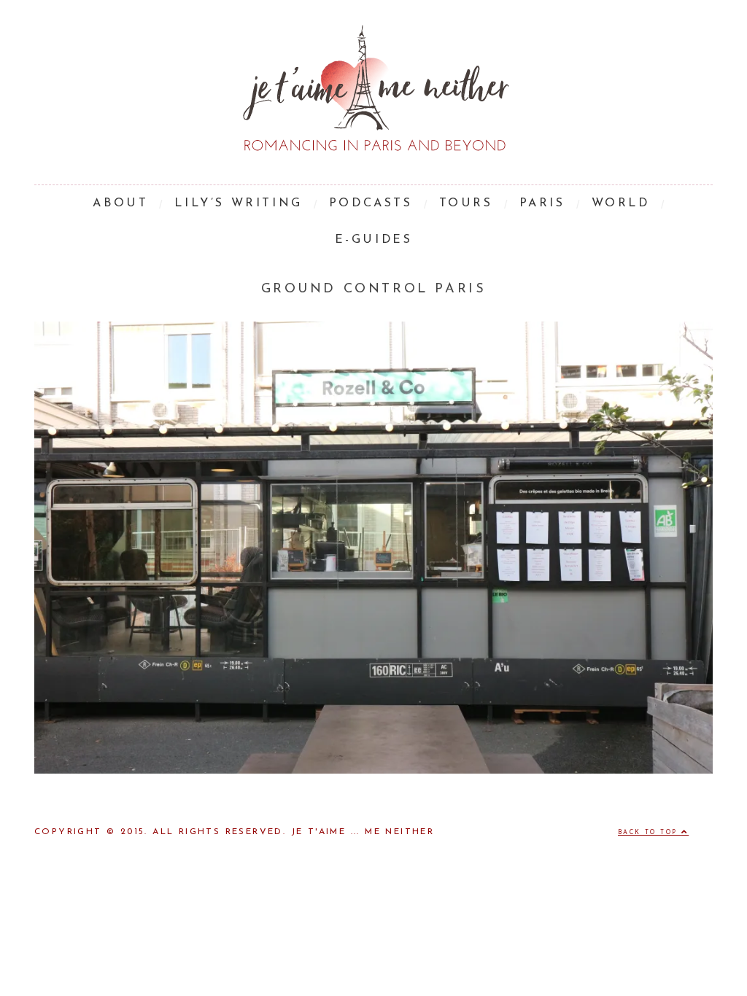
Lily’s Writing (238, 203)
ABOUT (120, 203)
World (621, 203)
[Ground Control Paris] (373, 771)
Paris (542, 203)
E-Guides (374, 240)
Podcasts (371, 203)
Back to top (649, 833)
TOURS (466, 203)
